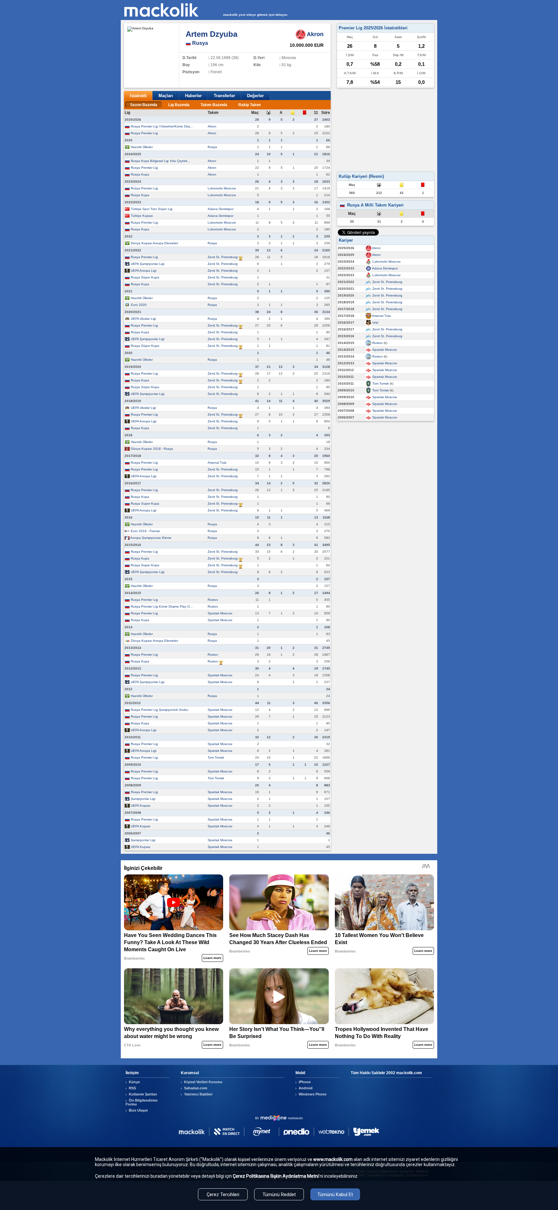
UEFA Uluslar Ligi (143, 318)
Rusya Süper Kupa (145, 277)
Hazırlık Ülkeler (142, 147)
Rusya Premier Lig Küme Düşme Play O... (162, 606)
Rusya (212, 147)
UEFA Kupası (140, 805)
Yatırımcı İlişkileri (198, 1094)
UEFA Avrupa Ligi (143, 270)
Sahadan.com (195, 1088)
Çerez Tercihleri (223, 1194)
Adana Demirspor (220, 209)
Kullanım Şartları (143, 1094)
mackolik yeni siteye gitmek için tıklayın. (255, 14)
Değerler (255, 95)
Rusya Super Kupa (145, 503)
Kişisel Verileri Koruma (203, 1082)
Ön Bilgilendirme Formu (142, 1102)
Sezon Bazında (143, 105)
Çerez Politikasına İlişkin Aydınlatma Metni (276, 1176)
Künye (134, 1082)
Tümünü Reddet (279, 1194)
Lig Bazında (179, 105)
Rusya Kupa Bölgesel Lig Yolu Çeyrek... (160, 161)
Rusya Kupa (140, 174)
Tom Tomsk (216, 757)
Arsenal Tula (217, 462)
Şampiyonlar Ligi (143, 799)
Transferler (224, 95)
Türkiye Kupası (142, 215)
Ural (375, 322)
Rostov (213, 599)
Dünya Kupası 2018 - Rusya (152, 448)
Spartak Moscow (220, 613)
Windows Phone (312, 1094)
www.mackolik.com (333, 1159)
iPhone (305, 1082)
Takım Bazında (214, 105)
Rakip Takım (249, 105)
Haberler (193, 95)
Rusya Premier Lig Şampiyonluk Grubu (159, 709)
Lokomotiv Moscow (222, 188)
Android (306, 1088)
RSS (132, 1088)
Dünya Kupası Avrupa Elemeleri (154, 243)
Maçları (166, 95)
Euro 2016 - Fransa (145, 531)
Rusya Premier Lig (144, 133)
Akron (212, 126)
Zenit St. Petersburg (223, 257)
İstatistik (138, 95)
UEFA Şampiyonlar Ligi (147, 264)
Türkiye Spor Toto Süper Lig (151, 209)
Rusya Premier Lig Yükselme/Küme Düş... (162, 126)
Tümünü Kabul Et (335, 1194)
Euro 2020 (139, 305)
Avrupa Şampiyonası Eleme (150, 537)
